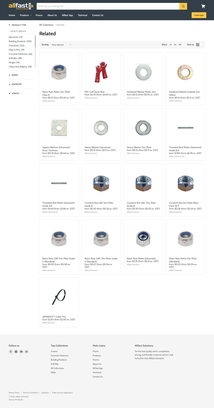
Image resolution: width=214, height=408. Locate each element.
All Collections (46, 25)
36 (175, 44)
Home (12, 15)
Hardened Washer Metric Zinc (141, 91)
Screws (54, 351)
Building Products (59, 359)
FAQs (53, 372)
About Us (52, 15)
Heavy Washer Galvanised (97, 147)
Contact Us (97, 15)
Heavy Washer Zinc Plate (139, 147)
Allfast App (67, 15)
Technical (82, 15)
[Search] (183, 6)
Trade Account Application (62, 392)
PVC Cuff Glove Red (94, 91)
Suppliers (45, 392)
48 (180, 44)
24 (170, 44)
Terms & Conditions (30, 392)
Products (25, 15)
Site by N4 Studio (16, 399)
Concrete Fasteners (59, 355)
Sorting (45, 44)
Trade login (199, 15)
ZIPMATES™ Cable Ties (54, 316)
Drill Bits (55, 364)
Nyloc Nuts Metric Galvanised (141, 258)
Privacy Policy (14, 392)
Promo (39, 15)
